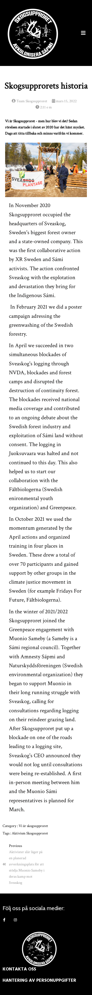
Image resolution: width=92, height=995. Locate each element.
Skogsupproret (37, 833)
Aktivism (19, 833)
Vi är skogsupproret (33, 825)
